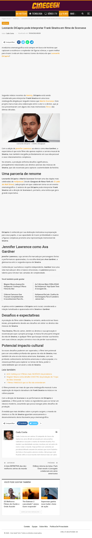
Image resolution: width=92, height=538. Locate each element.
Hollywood (18, 181)
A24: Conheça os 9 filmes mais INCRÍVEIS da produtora (29, 374)
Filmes (65, 13)
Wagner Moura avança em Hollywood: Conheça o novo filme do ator (15, 286)
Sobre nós (43, 527)
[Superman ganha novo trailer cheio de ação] (49, 493)
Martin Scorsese (47, 101)
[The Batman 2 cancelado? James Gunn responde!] (31, 493)
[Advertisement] (31, 76)
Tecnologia (37, 13)
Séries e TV (52, 13)
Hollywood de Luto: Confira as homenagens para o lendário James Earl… (47, 297)
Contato (27, 527)
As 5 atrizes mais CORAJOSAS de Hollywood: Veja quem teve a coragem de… (47, 286)
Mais (72, 13)
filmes (48, 107)
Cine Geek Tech (15, 533)
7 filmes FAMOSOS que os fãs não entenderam (26, 382)
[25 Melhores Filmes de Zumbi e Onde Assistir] (12, 493)
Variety (29, 95)
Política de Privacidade (59, 527)
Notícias (23, 13)
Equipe (34, 527)
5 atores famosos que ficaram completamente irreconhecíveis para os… (14, 297)
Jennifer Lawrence (24, 148)
